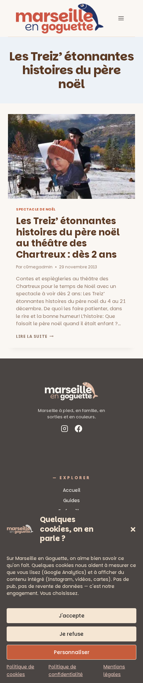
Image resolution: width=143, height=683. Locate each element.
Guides (71, 500)
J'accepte (71, 615)
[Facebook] (78, 430)
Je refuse (71, 633)
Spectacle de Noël (36, 209)
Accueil (71, 490)
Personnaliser (71, 652)
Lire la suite (35, 336)
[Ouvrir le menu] (121, 18)
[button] (133, 529)
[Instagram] (64, 430)
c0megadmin (38, 267)
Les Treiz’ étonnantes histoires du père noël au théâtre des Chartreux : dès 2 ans (68, 237)
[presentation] (71, 156)
